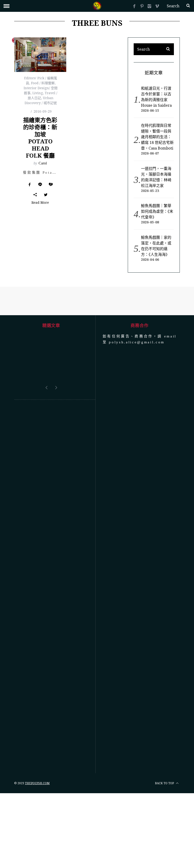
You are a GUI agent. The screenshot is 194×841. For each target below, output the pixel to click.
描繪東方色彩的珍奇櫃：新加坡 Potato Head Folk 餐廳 (40, 137)
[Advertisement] (51, 586)
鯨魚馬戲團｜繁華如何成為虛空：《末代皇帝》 (157, 211)
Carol (43, 163)
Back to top (165, 783)
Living (37, 93)
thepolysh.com (37, 783)
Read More (40, 203)
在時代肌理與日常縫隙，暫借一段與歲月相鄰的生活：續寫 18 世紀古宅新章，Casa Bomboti (157, 137)
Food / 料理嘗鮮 (43, 83)
